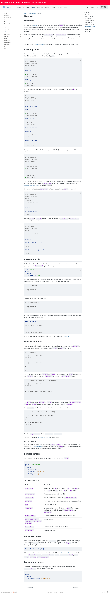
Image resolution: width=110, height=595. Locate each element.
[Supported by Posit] (104, 7)
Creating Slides (89, 16)
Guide (25, 13)
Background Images (90, 26)
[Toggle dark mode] (94, 7)
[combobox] (97, 7)
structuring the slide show (31, 186)
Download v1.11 (28, 2)
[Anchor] (35, 20)
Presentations (32, 13)
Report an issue (88, 31)
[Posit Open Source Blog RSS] (92, 7)
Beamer (39, 13)
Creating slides (66, 336)
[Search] (97, 7)
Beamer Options (89, 22)
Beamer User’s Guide (44, 437)
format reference (39, 44)
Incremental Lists (89, 18)
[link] (66, 7)
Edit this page (88, 29)
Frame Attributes (89, 24)
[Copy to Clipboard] (80, 60)
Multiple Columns (89, 20)
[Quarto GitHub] (90, 7)
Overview (87, 14)
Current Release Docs (39, 2)
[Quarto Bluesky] (87, 7)
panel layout (38, 446)
